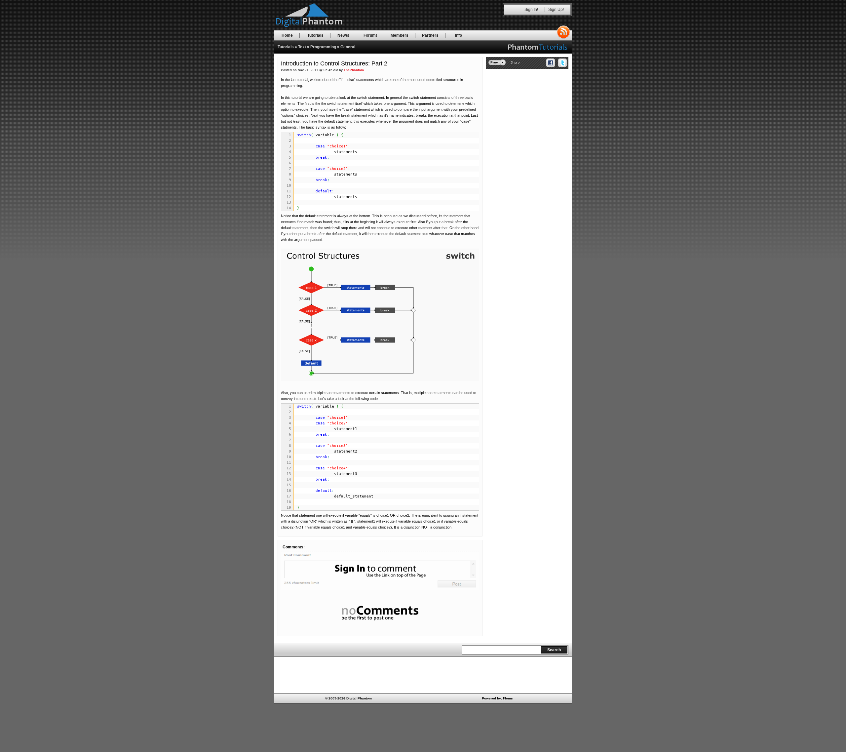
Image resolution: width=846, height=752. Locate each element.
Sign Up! (556, 9)
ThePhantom (354, 70)
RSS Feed (563, 32)
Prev (494, 62)
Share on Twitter (562, 63)
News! (343, 35)
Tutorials (315, 35)
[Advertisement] (527, 113)
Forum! (370, 35)
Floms (508, 698)
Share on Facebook (550, 63)
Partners (430, 35)
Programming (323, 47)
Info (458, 35)
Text (302, 47)
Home (287, 35)
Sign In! (531, 9)
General (347, 47)
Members (399, 35)
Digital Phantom (359, 698)
